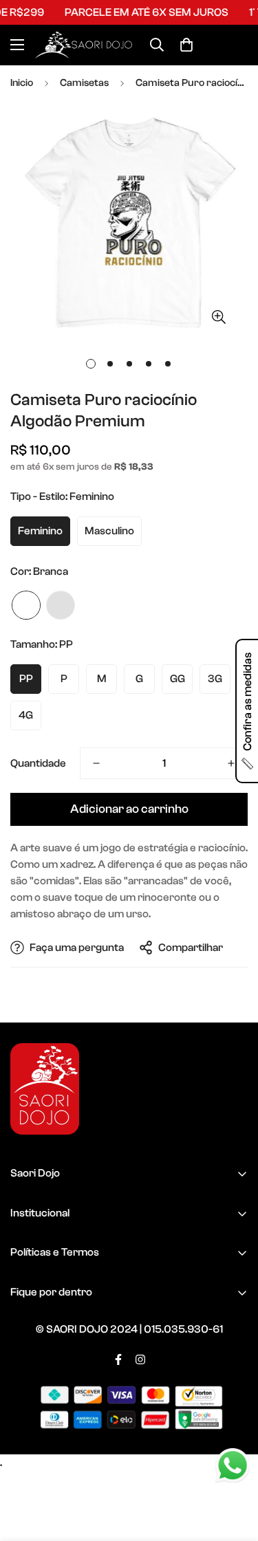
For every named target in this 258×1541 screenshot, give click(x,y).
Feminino (40, 531)
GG (177, 679)
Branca (26, 605)
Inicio (21, 83)
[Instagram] (140, 1359)
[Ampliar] (218, 316)
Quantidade (38, 763)
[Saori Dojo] (83, 45)
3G (215, 679)
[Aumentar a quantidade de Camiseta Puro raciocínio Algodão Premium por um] (231, 763)
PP (26, 679)
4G (26, 715)
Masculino (109, 531)
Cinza (60, 605)
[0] (186, 45)
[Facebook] (118, 1359)
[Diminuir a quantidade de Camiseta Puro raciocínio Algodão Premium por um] (96, 763)
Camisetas (84, 83)
